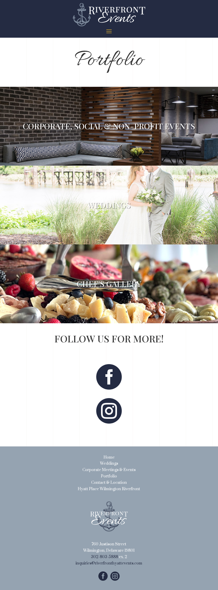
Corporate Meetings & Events (109, 469)
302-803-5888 (104, 556)
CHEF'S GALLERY (109, 283)
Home (109, 457)
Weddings (109, 463)
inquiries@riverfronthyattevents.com (109, 563)
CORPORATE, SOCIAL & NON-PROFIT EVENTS (109, 126)
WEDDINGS (109, 205)
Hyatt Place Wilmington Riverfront (109, 489)
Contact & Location (109, 482)
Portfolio (109, 476)
